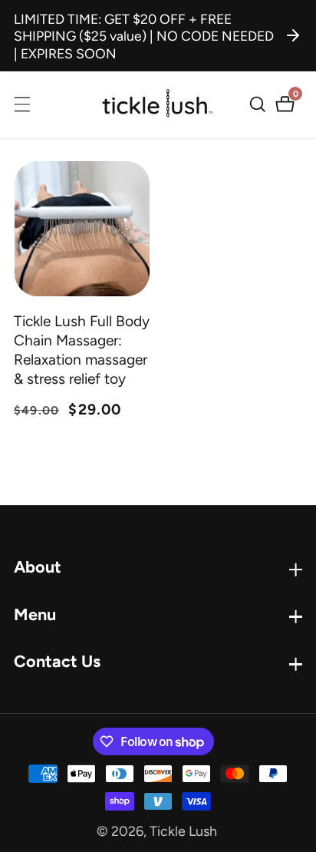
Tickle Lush (183, 831)
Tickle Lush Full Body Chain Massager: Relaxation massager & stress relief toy (82, 350)
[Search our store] (260, 104)
